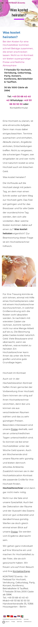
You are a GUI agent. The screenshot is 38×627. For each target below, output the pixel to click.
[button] (2, 3)
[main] (19, 13)
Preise (14, 429)
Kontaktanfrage (21, 571)
